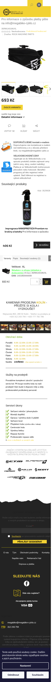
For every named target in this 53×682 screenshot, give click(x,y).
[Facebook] (26, 583)
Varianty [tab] (7, 258)
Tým (14, 552)
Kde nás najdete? (31, 593)
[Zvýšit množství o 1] (40, 280)
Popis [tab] (15, 258)
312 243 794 (13, 627)
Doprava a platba (26, 564)
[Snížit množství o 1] (40, 283)
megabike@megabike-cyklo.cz (21, 622)
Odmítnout (13, 675)
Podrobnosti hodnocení (36, 31)
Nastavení (25, 666)
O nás (6, 552)
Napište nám (17, 558)
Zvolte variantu (12, 107)
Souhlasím (37, 675)
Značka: (19, 34)
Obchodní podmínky (29, 552)
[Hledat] (31, 5)
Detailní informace (11, 117)
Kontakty (46, 552)
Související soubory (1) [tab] (30, 258)
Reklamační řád (34, 558)
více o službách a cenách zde (20, 440)
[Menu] (39, 5)
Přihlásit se (24, 541)
